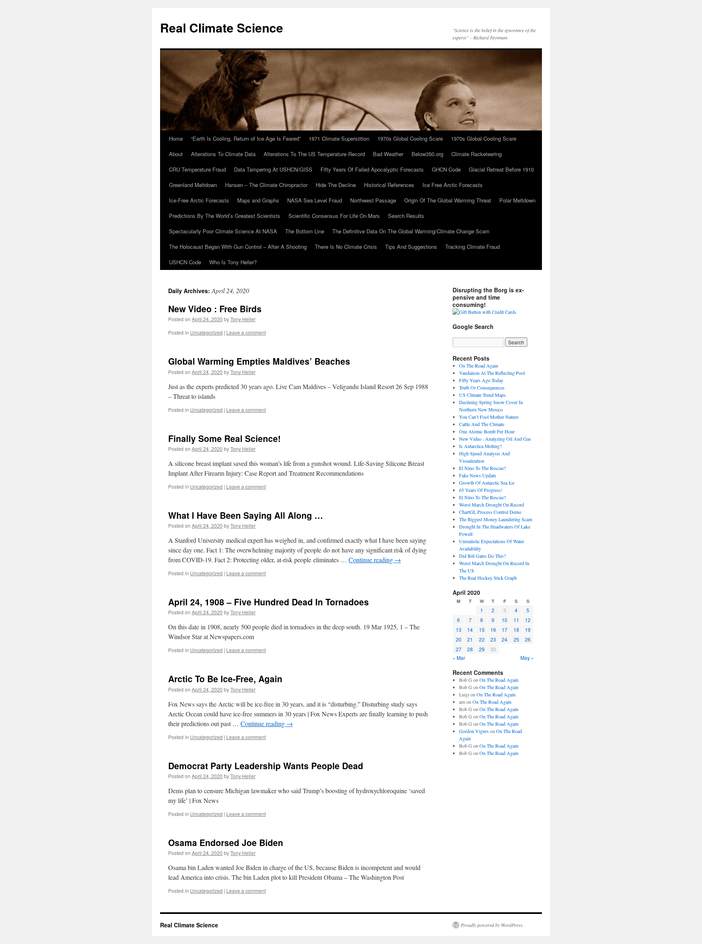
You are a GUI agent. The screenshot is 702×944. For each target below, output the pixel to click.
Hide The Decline (336, 185)
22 (482, 639)
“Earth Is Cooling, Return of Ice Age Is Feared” (246, 138)
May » (527, 657)
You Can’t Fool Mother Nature (488, 416)
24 (504, 639)
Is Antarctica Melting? (480, 446)
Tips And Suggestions (411, 246)
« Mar (459, 657)
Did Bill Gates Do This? (482, 555)
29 (482, 649)
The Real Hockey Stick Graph (488, 577)
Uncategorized (206, 332)
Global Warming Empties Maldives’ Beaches (259, 361)
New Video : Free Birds (215, 308)
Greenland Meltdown (193, 185)
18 (516, 629)
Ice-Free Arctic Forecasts (199, 200)
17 (504, 629)
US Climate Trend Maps (482, 395)
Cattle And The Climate (481, 424)
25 (516, 639)
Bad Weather (388, 154)
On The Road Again (478, 365)
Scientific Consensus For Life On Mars (334, 216)
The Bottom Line (304, 231)
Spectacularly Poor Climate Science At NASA (223, 231)
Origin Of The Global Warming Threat (447, 200)
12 (528, 619)
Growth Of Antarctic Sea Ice (486, 482)
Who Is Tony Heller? (233, 262)
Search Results (406, 216)
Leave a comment (246, 332)
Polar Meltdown (517, 200)
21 (470, 639)
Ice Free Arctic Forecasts (452, 185)
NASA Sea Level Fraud (314, 200)
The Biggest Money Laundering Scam (495, 519)
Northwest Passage (373, 200)
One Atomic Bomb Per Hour (487, 431)
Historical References (389, 185)
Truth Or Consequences (482, 387)
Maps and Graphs (258, 200)
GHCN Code (446, 169)
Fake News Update (477, 475)
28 (470, 649)
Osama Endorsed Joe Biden (225, 842)
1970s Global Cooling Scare (410, 138)
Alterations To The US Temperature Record (314, 154)
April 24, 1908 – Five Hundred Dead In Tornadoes (268, 602)
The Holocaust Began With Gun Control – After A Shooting (238, 246)
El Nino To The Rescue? (482, 468)
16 (493, 629)
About (176, 154)
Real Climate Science (221, 27)
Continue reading (375, 559)
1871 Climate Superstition (339, 138)
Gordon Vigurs (474, 731)
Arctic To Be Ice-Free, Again (225, 678)
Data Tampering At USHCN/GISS (273, 169)
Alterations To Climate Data (223, 154)
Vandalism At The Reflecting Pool (492, 373)
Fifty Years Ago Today (481, 380)
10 (504, 619)
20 (459, 639)
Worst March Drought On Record (491, 504)
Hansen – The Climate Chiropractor (266, 185)
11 (516, 619)
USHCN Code (185, 262)
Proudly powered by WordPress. (492, 925)
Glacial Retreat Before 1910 (501, 169)
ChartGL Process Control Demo (490, 512)
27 (459, 649)
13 (459, 629)
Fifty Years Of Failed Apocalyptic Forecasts (372, 169)
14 (470, 629)
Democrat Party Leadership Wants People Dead (265, 765)
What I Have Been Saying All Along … (245, 515)
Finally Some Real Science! (224, 438)
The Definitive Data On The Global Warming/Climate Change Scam (411, 231)
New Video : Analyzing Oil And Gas (495, 438)
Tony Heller (243, 318)
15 (482, 629)
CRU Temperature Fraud (197, 169)
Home (176, 138)
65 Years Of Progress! (481, 490)
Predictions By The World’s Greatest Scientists (224, 216)
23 (493, 639)
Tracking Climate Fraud (472, 246)
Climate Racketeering (476, 154)
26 (528, 639)
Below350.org (427, 154)
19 (528, 629)
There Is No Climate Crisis (346, 246)
